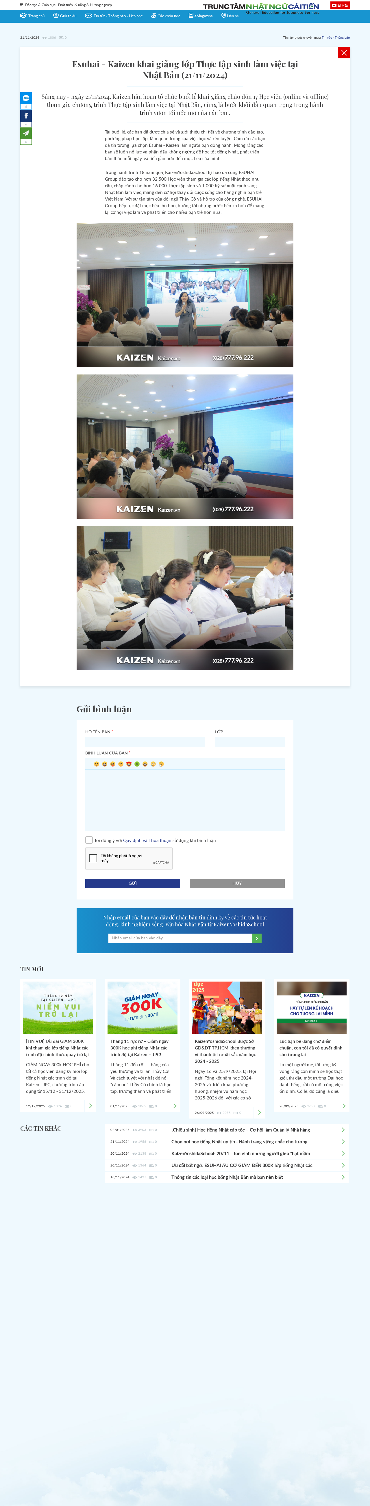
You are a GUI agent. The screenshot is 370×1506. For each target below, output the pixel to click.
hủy (237, 883)
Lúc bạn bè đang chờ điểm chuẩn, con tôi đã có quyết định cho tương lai (311, 1048)
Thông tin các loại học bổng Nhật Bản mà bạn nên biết (227, 1177)
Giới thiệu (68, 16)
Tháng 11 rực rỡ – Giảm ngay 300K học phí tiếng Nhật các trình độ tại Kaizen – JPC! (139, 1048)
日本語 (343, 5)
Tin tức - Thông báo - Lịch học (118, 16)
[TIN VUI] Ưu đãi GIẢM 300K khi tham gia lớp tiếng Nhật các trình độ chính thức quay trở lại (57, 1048)
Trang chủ (36, 16)
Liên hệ (233, 16)
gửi (133, 883)
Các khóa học (169, 16)
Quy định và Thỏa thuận (147, 840)
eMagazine (204, 16)
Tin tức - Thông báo (336, 37)
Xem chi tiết (343, 1130)
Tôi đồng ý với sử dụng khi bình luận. (155, 840)
